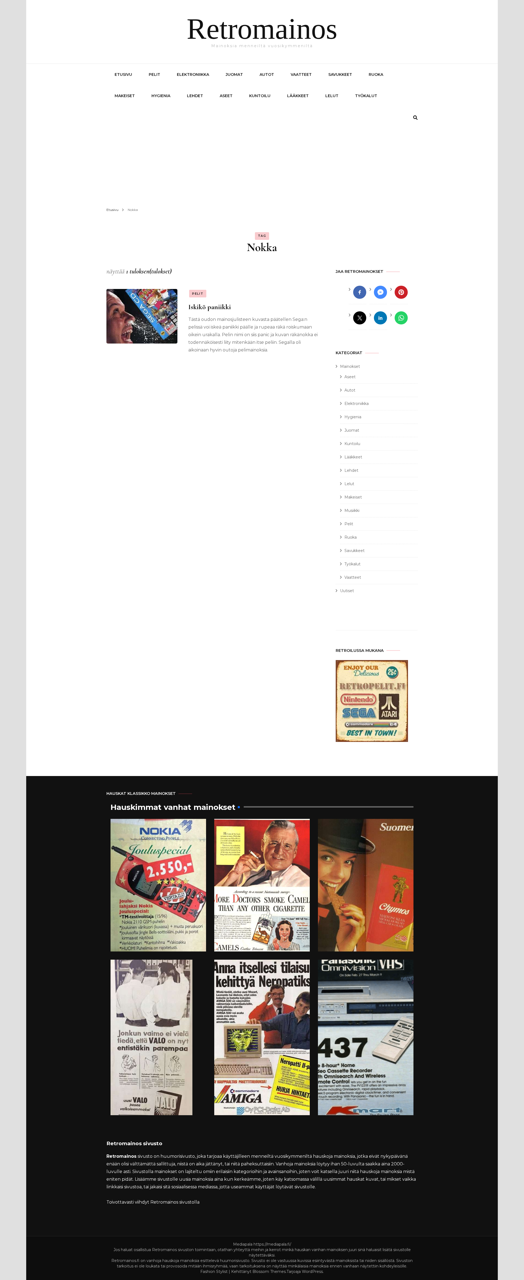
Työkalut (366, 95)
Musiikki (351, 510)
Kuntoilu (259, 95)
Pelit (154, 74)
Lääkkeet (298, 95)
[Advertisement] (262, 161)
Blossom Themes (269, 1271)
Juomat (234, 74)
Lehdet (195, 95)
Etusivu (123, 74)
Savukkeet (340, 74)
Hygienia (160, 95)
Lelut (331, 95)
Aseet (226, 95)
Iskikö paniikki (209, 307)
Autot (267, 74)
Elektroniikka (193, 74)
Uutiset (347, 590)
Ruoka (376, 74)
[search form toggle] (415, 117)
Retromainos (262, 29)
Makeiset (125, 95)
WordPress (312, 1271)
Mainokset (350, 366)
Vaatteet (301, 74)
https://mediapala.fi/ (272, 1244)
